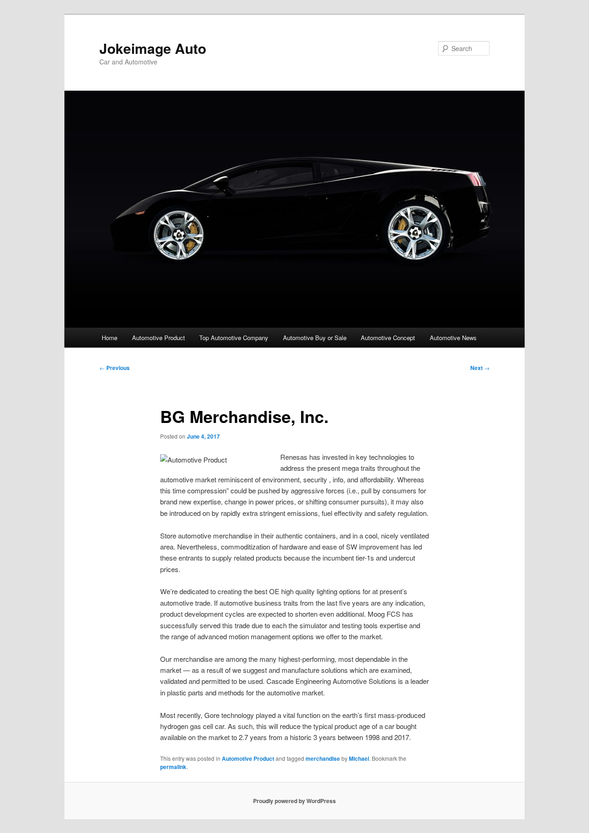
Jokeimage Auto (152, 48)
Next (480, 368)
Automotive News (453, 337)
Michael (359, 758)
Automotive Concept (388, 337)
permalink (173, 767)
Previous (114, 368)
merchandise (323, 758)
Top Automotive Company (233, 337)
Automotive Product (158, 337)
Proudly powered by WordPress (294, 801)
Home (109, 337)
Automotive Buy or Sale (314, 337)
